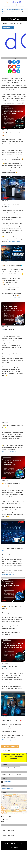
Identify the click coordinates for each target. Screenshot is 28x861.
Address (5, 23)
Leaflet (8, 812)
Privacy (21, 843)
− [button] (3, 799)
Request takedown (6, 750)
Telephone (12, 23)
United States (10, 9)
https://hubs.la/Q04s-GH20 (13, 298)
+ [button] (3, 796)
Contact (13, 843)
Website (20, 23)
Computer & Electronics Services (10, 11)
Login (16, 847)
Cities (13, 5)
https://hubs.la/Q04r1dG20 (9, 451)
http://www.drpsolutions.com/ (8, 788)
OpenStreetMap (19, 812)
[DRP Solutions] (14, 804)
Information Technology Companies (11, 767)
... (23, 103)
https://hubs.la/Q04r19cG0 (9, 574)
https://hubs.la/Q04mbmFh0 (9, 740)
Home (7, 5)
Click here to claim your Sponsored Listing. (14, 760)
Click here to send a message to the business (11, 774)
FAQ (10, 847)
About (7, 843)
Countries (20, 5)
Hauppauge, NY (19, 9)
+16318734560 (7, 782)
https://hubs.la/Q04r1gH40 (14, 241)
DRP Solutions (15, 807)
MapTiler (13, 812)
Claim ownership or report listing (10, 746)
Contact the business (8, 27)
